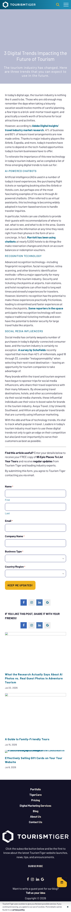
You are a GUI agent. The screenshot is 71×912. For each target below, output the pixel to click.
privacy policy (19, 910)
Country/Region (15, 566)
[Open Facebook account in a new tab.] (28, 879)
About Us (35, 816)
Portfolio (35, 789)
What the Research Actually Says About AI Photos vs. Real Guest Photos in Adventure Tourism (34, 678)
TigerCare (35, 794)
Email (9, 520)
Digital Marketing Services (35, 805)
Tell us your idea (35, 892)
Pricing (35, 800)
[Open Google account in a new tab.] (42, 879)
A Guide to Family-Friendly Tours (27, 739)
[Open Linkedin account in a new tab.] (37, 879)
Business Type (14, 551)
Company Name (14, 536)
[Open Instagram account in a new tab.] (32, 879)
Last (7, 513)
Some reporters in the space (45, 308)
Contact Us (35, 822)
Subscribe (35, 866)
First (7, 499)
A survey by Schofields (32, 350)
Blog (35, 811)
